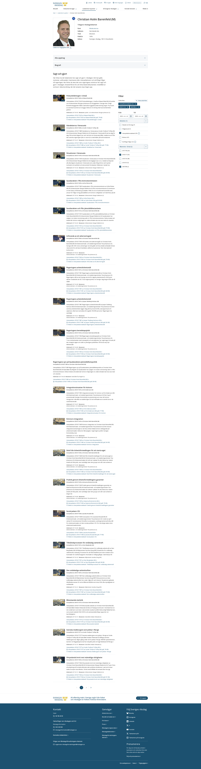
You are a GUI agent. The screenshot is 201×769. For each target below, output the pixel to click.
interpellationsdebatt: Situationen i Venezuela (84, 175)
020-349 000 (59, 727)
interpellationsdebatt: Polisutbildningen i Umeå (84, 119)
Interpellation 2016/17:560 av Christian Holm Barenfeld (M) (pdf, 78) (89, 259)
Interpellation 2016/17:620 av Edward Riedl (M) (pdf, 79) (85, 117)
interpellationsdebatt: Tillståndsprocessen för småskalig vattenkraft (91, 564)
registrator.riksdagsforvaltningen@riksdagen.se (70, 744)
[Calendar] (131, 116)
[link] (76, 688)
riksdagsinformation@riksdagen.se (66, 730)
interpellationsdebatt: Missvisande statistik (83, 624)
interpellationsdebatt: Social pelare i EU (82, 537)
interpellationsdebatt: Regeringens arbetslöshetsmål (86, 293)
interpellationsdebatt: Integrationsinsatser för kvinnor (87, 413)
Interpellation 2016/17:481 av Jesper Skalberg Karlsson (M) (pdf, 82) (89, 322)
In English (108, 2)
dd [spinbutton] (127, 116)
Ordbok (129, 2)
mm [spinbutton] (125, 116)
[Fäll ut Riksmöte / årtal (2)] (146, 146)
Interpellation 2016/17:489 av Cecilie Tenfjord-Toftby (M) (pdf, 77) (88, 145)
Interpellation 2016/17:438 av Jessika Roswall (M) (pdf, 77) (86, 535)
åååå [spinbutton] (121, 116)
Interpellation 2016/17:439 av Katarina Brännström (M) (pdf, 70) (87, 503)
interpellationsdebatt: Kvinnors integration (83, 444)
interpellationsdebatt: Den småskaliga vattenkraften (86, 594)
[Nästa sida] (91, 687)
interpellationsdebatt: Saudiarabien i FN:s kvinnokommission (88, 202)
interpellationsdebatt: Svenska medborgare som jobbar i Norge (89, 651)
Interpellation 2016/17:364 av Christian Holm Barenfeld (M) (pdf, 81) (89, 677)
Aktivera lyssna (137, 2)
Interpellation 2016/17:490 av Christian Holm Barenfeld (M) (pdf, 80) (75, 381)
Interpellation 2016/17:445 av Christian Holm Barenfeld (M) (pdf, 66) (89, 442)
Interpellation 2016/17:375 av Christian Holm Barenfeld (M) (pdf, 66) (89, 622)
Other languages (119, 2)
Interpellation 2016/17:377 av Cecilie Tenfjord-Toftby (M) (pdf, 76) (88, 649)
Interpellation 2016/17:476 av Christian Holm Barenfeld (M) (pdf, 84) (89, 173)
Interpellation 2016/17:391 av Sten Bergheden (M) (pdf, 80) (86, 562)
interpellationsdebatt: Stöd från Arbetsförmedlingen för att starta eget (91, 474)
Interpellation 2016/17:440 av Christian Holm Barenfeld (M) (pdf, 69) (89, 472)
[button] (70, 9)
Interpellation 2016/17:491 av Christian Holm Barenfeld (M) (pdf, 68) (89, 291)
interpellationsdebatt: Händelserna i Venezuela (84, 147)
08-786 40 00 (59, 716)
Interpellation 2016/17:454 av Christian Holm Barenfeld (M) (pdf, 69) (89, 354)
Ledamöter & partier (62, 13)
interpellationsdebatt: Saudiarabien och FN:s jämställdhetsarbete (90, 230)
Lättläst (90, 2)
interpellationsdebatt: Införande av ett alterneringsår (86, 261)
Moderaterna (93, 28)
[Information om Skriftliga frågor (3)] (135, 142)
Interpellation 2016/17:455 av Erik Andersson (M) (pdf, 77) (86, 411)
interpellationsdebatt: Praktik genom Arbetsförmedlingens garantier (91, 505)
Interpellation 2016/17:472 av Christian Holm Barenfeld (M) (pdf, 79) (89, 228)
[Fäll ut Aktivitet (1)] (146, 121)
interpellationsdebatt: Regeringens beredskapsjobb (86, 356)
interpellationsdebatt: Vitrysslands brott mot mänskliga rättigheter (90, 679)
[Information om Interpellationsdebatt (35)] (139, 133)
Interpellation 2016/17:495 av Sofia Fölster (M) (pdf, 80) (85, 200)
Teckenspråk (99, 2)
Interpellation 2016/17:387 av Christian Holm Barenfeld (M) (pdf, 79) (89, 592)
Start (54, 13)
